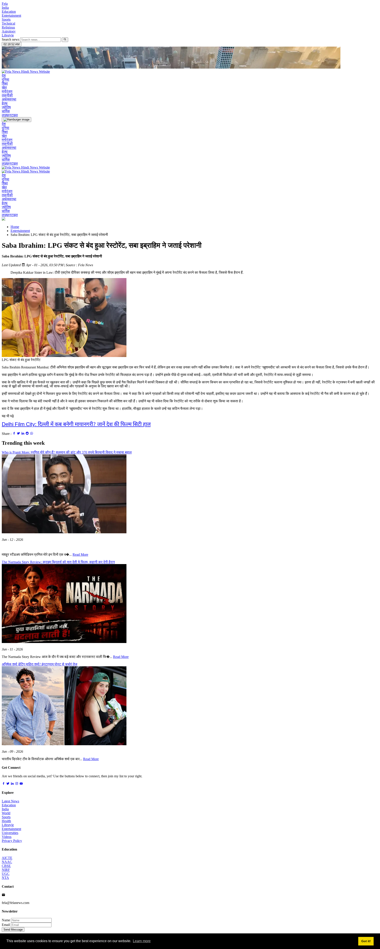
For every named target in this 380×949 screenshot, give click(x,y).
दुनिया (5, 79)
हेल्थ (4, 103)
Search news (10, 39)
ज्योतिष (6, 107)
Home (15, 227)
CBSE (6, 866)
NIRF (6, 870)
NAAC (7, 862)
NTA (5, 878)
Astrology (9, 31)
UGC (5, 874)
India (5, 7)
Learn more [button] (142, 941)
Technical (8, 23)
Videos (6, 837)
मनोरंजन (7, 91)
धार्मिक (6, 111)
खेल (4, 87)
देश (4, 75)
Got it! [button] (366, 941)
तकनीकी (7, 95)
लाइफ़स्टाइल (10, 115)
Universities (10, 833)
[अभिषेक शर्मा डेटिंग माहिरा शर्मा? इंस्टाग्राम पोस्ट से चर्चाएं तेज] (64, 744)
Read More (80, 554)
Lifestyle (8, 35)
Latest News (10, 801)
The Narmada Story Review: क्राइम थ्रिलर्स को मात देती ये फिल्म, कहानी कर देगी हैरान (58, 562)
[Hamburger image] (16, 119)
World (6, 813)
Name (6, 920)
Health (6, 821)
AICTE (7, 858)
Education (9, 11)
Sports (6, 19)
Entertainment (11, 15)
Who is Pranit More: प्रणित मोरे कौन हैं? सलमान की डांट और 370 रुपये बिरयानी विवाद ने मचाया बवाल (67, 452)
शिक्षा (5, 83)
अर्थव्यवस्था (9, 99)
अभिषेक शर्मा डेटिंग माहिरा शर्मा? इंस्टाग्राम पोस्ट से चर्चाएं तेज (39, 664)
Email (6, 925)
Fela (5, 3)
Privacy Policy (12, 841)
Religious (8, 27)
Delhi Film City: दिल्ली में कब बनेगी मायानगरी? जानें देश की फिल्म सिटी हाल (76, 424)
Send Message (13, 929)
